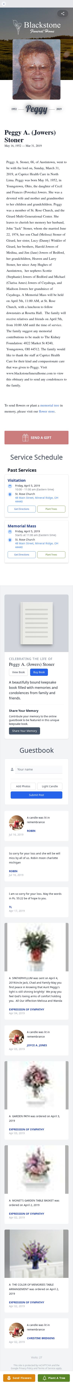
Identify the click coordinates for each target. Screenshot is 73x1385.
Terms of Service (46, 1368)
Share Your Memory (24, 731)
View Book (18, 672)
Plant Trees (51, 509)
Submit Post (36, 795)
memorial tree (49, 405)
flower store (47, 411)
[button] (36, 947)
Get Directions (21, 509)
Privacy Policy (26, 1368)
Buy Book (39, 672)
